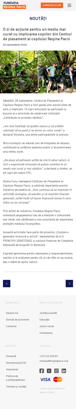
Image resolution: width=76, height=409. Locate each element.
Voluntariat (12, 369)
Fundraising (45, 333)
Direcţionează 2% (16, 363)
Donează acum (52, 5)
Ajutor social (46, 326)
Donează (11, 356)
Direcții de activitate (17, 319)
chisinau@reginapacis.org (53, 361)
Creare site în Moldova (52, 388)
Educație (44, 319)
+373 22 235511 (48, 356)
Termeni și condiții (16, 386)
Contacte (11, 326)
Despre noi (12, 313)
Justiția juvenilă (48, 313)
